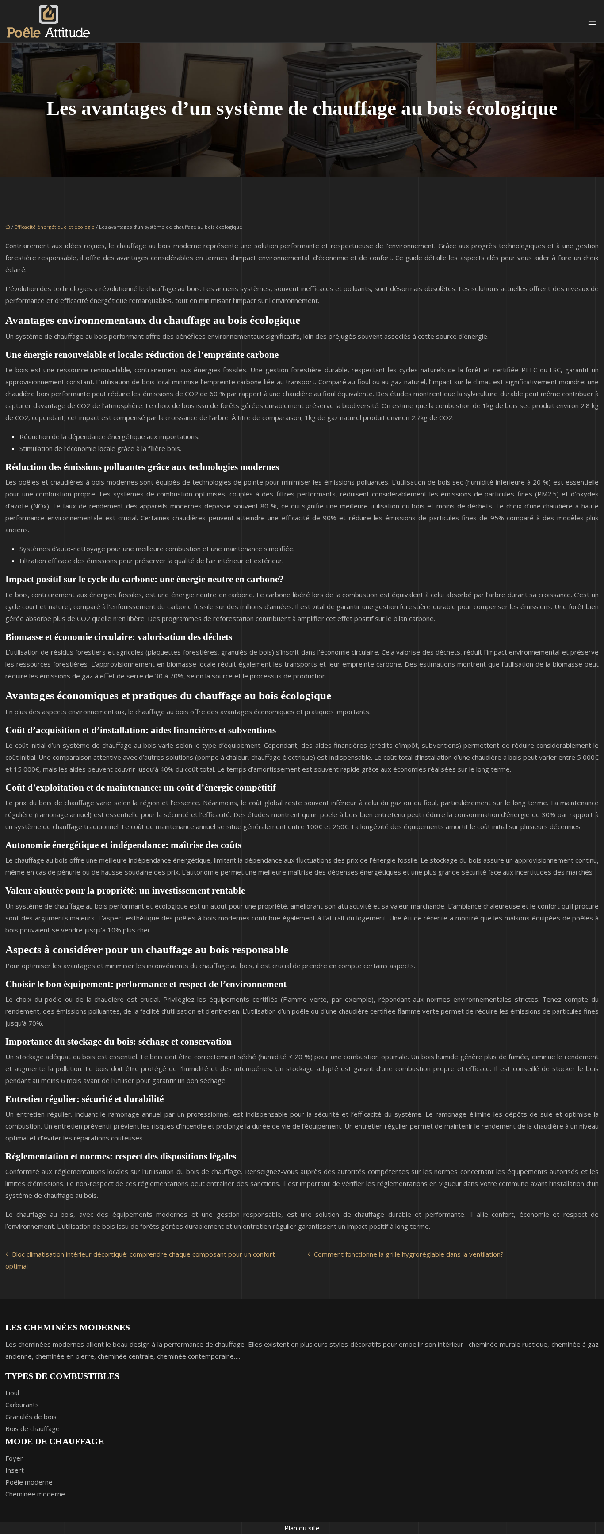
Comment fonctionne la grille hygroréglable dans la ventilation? (409, 1254)
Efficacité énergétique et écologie (55, 226)
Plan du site (302, 1527)
